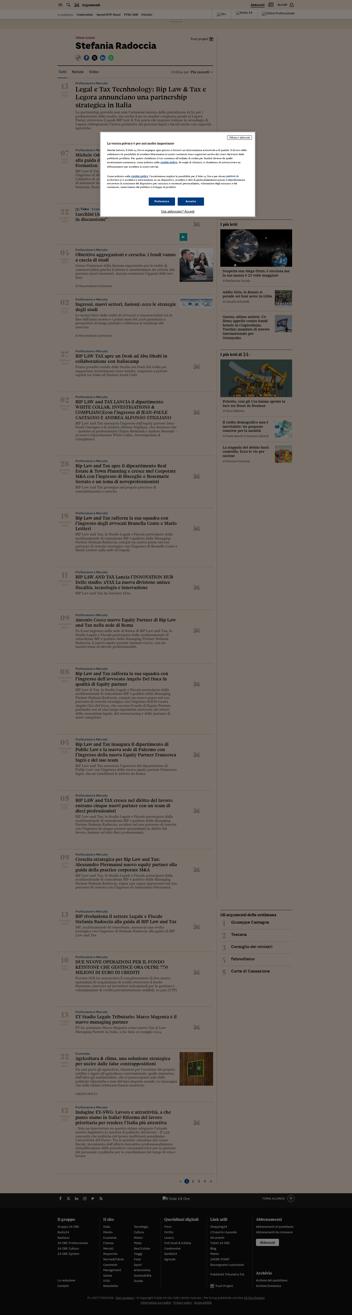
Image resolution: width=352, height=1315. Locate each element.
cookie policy (168, 162)
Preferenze (161, 201)
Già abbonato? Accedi (177, 211)
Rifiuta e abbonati (239, 137)
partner (231, 176)
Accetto (191, 201)
